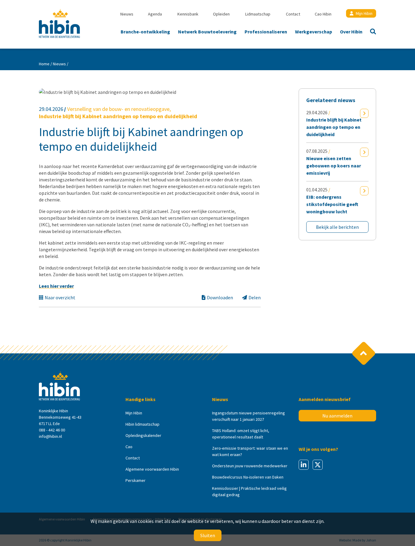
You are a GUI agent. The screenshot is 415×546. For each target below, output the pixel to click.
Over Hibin (351, 32)
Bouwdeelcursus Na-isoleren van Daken (247, 477)
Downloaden (220, 297)
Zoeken (371, 32)
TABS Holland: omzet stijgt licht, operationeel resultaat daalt (240, 434)
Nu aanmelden (337, 416)
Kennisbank (187, 14)
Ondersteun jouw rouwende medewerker (249, 466)
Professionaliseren (266, 32)
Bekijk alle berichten (337, 227)
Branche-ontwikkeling (145, 32)
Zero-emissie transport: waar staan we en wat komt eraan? (250, 451)
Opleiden (221, 14)
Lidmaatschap (257, 14)
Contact (293, 14)
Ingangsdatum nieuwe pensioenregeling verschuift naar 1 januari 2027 (248, 416)
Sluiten (207, 535)
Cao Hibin (323, 14)
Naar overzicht (60, 297)
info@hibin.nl (50, 436)
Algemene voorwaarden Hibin (152, 469)
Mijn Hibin (364, 13)
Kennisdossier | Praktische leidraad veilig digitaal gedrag (249, 491)
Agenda (155, 14)
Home (44, 64)
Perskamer (135, 480)
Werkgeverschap (313, 32)
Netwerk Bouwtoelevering (207, 32)
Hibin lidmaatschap (142, 424)
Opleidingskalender (143, 435)
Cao (128, 446)
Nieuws (126, 14)
